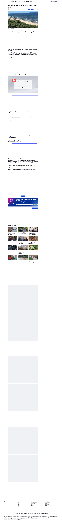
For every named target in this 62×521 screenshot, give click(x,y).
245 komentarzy (31, 9)
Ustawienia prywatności (44, 513)
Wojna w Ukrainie (33, 503)
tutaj (20, 519)
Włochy (18, 502)
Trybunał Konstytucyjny (34, 502)
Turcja (18, 500)
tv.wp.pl (5, 500)
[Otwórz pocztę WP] (48, 1)
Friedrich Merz (46, 505)
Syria (18, 503)
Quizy (20, 1)
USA (18, 505)
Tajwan (18, 504)
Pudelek (5, 501)
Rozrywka (23, 1)
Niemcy (18, 506)
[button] (51, 1)
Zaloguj (54, 1)
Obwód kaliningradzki (33, 500)
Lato (31, 504)
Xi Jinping (46, 503)
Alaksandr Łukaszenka (47, 502)
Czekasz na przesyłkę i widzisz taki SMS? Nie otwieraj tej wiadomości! (24, 169)
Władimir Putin (46, 500)
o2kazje (16, 1)
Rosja (18, 501)
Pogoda (27, 1)
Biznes (31, 1)
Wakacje (32, 505)
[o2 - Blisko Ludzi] (8, 1)
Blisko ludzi (12, 1)
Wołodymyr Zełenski (47, 504)
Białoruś (19, 507)
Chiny (31, 501)
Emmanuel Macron (47, 501)
